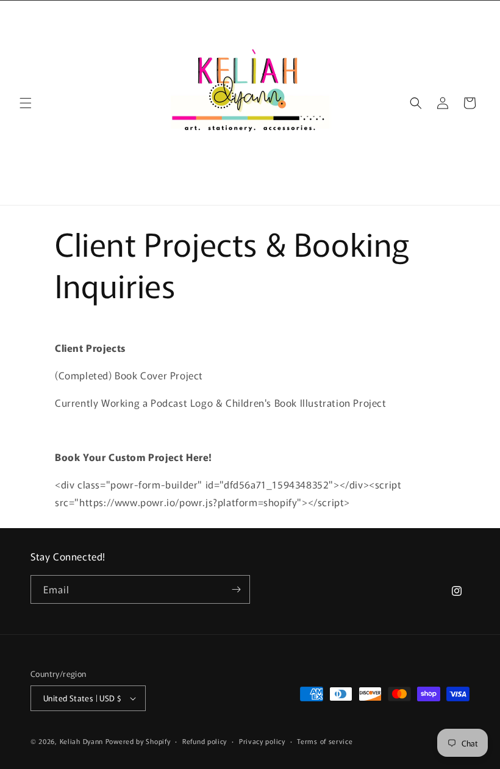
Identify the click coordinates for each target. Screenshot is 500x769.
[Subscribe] (236, 589)
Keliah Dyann (81, 741)
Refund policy (204, 741)
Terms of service (324, 741)
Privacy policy (262, 741)
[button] (25, 103)
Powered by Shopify (138, 741)
